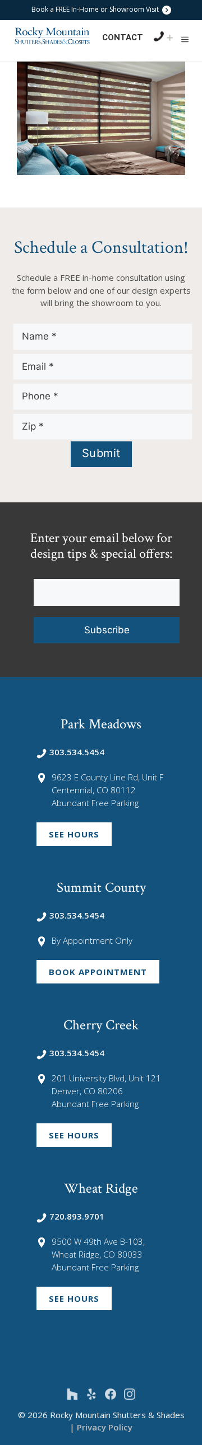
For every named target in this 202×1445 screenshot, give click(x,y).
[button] (185, 39)
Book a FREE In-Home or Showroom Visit (95, 9)
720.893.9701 (76, 1216)
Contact (122, 37)
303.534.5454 (76, 751)
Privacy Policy (104, 1427)
